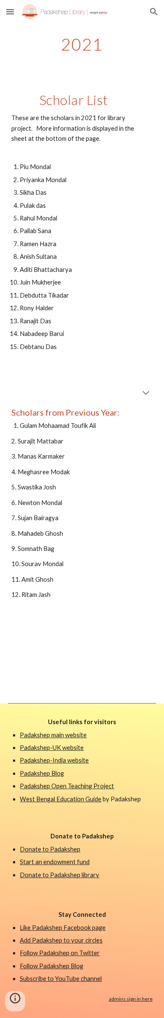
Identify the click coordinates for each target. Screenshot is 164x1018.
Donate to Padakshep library (59, 874)
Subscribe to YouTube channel (61, 978)
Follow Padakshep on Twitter (60, 952)
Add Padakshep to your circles (61, 940)
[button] (10, 11)
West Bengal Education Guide (60, 799)
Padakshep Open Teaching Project (67, 786)
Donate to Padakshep (50, 849)
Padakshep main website (53, 735)
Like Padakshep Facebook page (63, 927)
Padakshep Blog (42, 773)
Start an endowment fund (55, 861)
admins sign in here (131, 999)
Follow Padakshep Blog (51, 966)
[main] (82, 44)
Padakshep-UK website (52, 747)
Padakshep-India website (54, 760)
